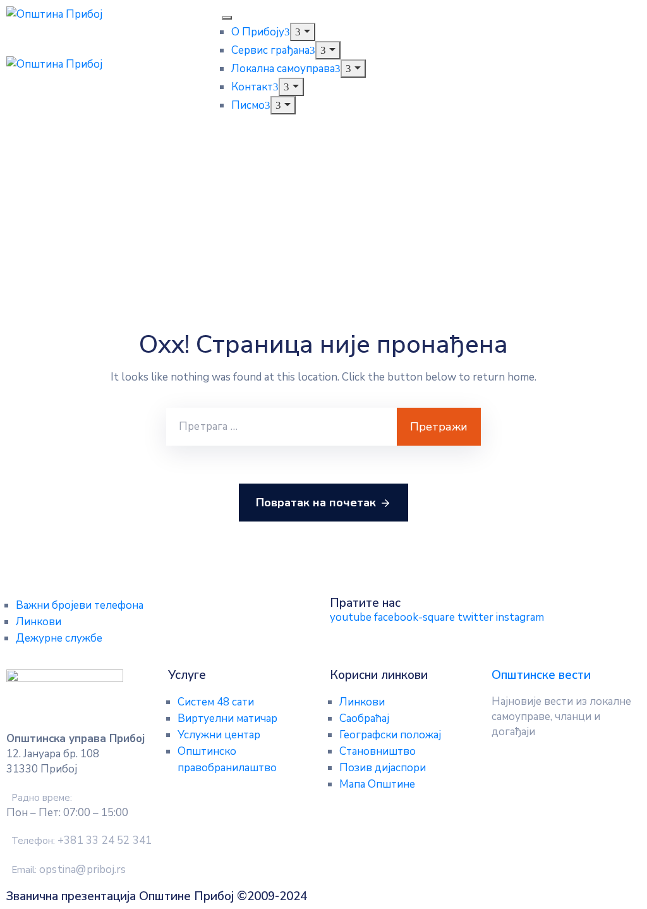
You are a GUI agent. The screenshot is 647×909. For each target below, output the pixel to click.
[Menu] (302, 32)
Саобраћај (364, 718)
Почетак (36, 215)
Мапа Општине (377, 784)
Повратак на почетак (316, 502)
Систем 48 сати (216, 702)
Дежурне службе (59, 638)
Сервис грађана (270, 50)
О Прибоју (257, 32)
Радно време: (41, 797)
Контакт (252, 87)
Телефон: (81, 840)
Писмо (248, 105)
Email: (68, 869)
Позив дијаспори (382, 767)
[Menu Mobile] (227, 18)
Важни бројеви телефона (79, 605)
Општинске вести (541, 675)
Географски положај (390, 735)
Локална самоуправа (283, 68)
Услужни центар (219, 735)
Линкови (38, 621)
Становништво (377, 751)
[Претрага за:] (281, 427)
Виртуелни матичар (227, 718)
